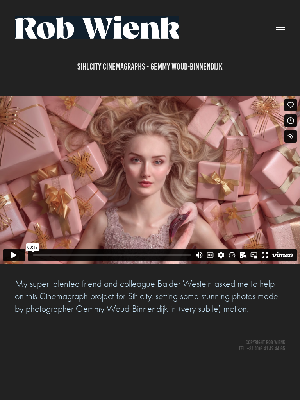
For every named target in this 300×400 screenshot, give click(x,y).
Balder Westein (184, 283)
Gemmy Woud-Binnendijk (122, 308)
